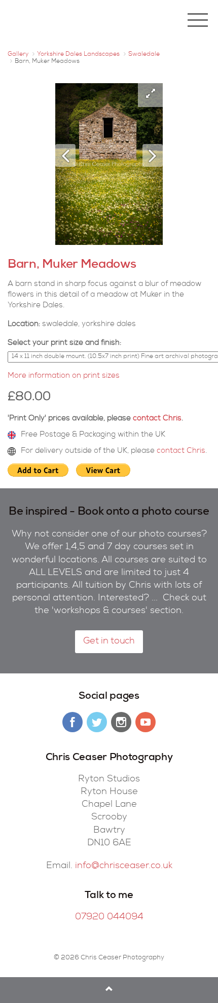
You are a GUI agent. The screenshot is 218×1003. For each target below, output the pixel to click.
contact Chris (157, 418)
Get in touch (109, 641)
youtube (145, 722)
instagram (121, 722)
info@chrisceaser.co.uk (123, 866)
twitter (97, 722)
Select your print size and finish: (64, 343)
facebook (72, 722)
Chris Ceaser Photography (68, 20)
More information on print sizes (64, 376)
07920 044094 (109, 917)
